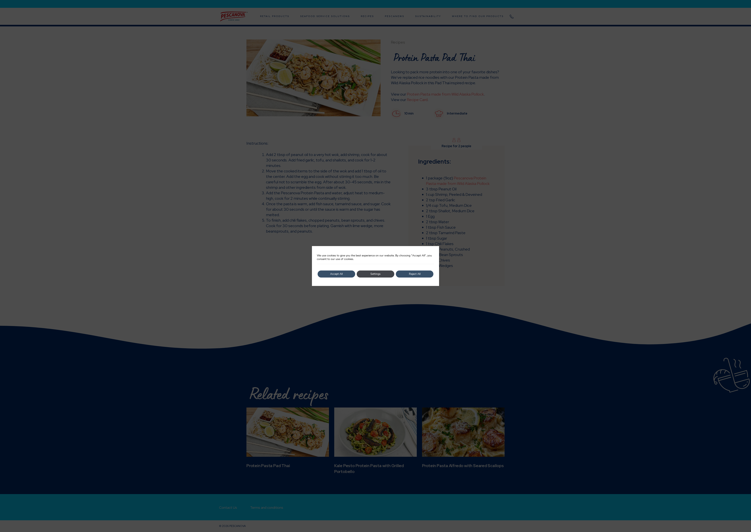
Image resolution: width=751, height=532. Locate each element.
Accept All (336, 274)
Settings (375, 274)
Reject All (414, 274)
